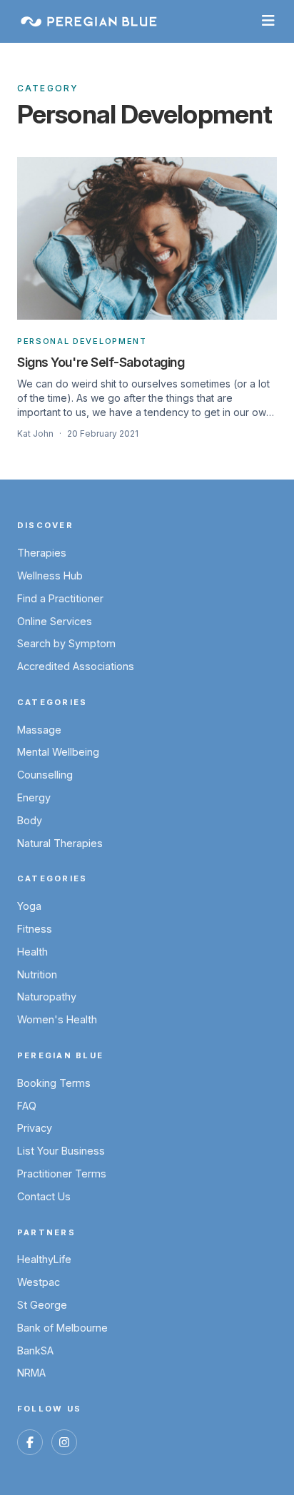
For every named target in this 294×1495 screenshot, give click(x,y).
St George (42, 1305)
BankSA (35, 1350)
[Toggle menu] (268, 21)
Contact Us (44, 1196)
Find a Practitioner (60, 598)
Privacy (34, 1128)
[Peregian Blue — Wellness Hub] (88, 21)
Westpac (38, 1282)
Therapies (41, 553)
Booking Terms (54, 1083)
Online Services (54, 621)
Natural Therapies (60, 843)
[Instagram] (64, 1442)
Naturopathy (46, 996)
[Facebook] (30, 1442)
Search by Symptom (66, 643)
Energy (34, 797)
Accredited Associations (75, 666)
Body (29, 820)
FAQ (26, 1106)
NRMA (31, 1373)
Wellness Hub (50, 575)
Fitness (34, 929)
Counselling (45, 775)
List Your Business (61, 1151)
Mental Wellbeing (58, 752)
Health (32, 952)
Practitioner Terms (61, 1173)
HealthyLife (44, 1259)
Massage (39, 730)
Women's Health (57, 1019)
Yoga (29, 906)
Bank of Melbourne (62, 1328)
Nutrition (37, 974)
